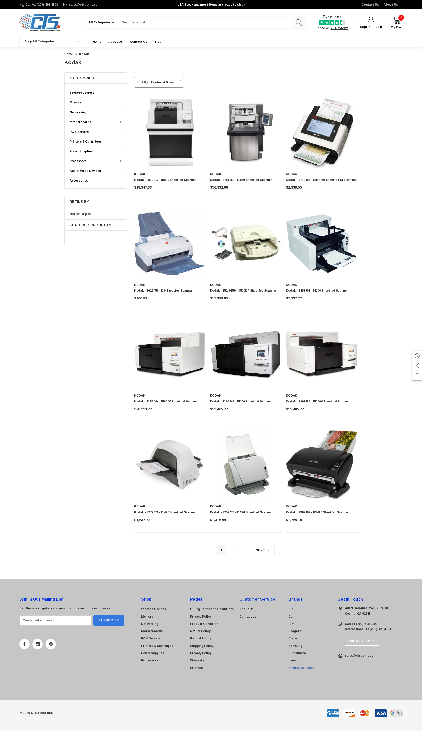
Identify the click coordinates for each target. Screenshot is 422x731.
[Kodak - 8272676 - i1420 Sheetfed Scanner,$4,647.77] (170, 465)
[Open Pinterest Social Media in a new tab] (51, 644)
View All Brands (303, 667)
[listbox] (167, 82)
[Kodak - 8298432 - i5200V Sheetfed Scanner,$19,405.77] (322, 354)
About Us (391, 4)
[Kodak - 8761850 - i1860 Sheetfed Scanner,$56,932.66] (246, 132)
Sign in (365, 26)
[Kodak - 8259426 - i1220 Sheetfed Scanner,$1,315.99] (246, 465)
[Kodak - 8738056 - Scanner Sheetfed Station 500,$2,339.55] (322, 132)
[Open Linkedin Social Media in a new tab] (37, 644)
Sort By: (143, 82)
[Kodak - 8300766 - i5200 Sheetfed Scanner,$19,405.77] (246, 354)
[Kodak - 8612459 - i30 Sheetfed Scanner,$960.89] (170, 243)
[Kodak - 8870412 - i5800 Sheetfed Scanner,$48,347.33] (170, 132)
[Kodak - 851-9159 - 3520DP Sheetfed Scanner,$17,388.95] (246, 243)
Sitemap (196, 667)
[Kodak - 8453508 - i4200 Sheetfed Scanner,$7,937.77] (322, 243)
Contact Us (370, 4)
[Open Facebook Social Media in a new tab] (24, 644)
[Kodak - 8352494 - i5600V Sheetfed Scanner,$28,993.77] (170, 354)
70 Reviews (339, 28)
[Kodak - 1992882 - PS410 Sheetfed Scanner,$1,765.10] (322, 465)
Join (379, 26)
